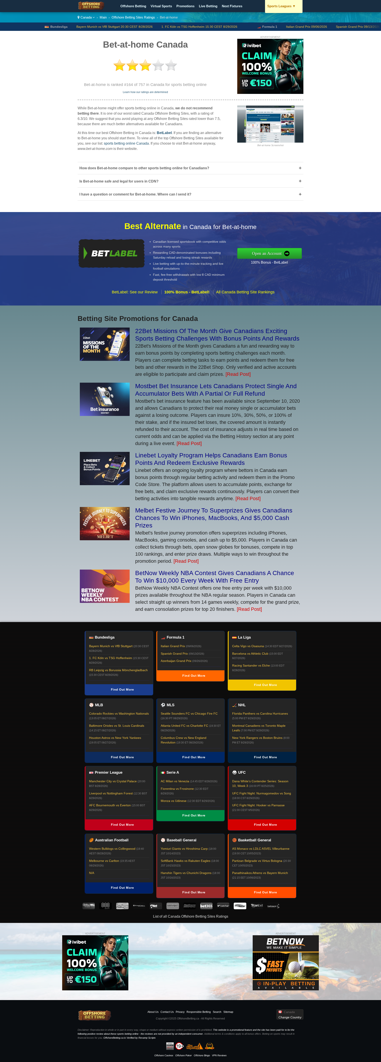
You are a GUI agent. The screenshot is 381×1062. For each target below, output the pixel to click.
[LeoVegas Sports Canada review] (122, 908)
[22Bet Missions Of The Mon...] (105, 359)
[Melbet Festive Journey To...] (105, 538)
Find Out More (122, 689)
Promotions (185, 6)
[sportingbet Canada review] (172, 908)
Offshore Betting (133, 6)
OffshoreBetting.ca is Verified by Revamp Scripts (129, 1037)
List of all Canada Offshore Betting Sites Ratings (190, 916)
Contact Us (167, 1012)
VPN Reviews (219, 1055)
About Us (153, 1012)
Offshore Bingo (202, 1055)
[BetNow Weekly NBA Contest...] (105, 601)
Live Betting (208, 6)
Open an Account (267, 253)
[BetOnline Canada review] (189, 908)
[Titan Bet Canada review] (257, 908)
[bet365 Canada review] (206, 908)
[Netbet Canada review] (156, 908)
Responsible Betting (199, 1012)
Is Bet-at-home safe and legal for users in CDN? (190, 181)
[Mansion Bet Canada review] (139, 908)
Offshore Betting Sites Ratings (133, 17)
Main (103, 17)
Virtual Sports (161, 6)
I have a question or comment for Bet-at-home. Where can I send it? (190, 194)
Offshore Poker (183, 1055)
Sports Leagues (281, 6)
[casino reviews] (95, 1020)
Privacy (180, 1012)
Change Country (289, 1017)
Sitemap (228, 1012)
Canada (86, 17)
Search (217, 1012)
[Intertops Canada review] (240, 908)
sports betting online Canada (126, 143)
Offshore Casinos (163, 1055)
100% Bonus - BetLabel (269, 262)
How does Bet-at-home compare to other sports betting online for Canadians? (190, 168)
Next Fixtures (232, 6)
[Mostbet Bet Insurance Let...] (105, 414)
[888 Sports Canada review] (105, 908)
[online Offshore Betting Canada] (91, 9)
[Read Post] (238, 374)
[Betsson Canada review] (273, 908)
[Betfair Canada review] (223, 908)
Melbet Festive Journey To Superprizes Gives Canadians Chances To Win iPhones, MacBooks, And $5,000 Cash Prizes (213, 518)
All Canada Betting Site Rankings (245, 292)
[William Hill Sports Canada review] (88, 908)
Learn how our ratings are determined (145, 92)
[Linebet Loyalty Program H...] (105, 483)
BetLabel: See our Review (135, 292)
